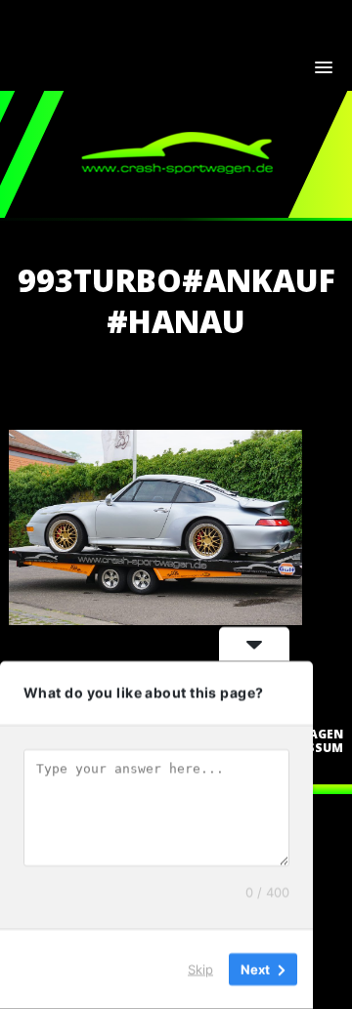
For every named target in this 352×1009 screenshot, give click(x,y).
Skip (200, 969)
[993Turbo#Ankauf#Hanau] (155, 619)
